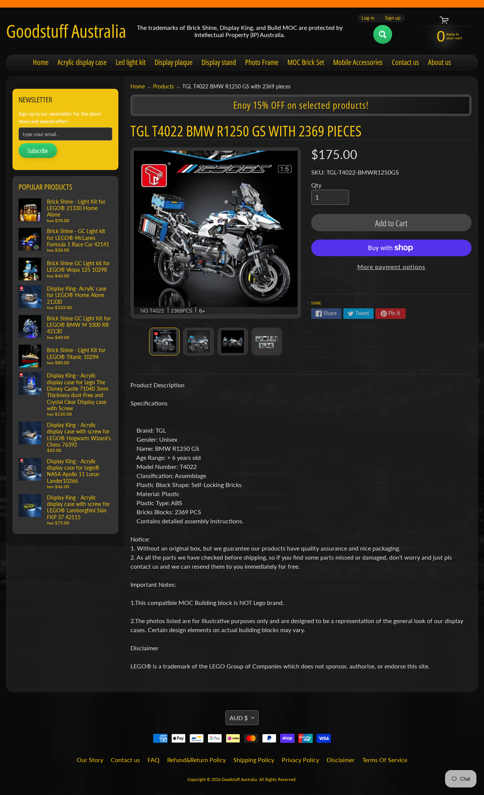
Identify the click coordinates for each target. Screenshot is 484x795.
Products (163, 87)
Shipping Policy (253, 759)
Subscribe (38, 151)
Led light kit (131, 62)
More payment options (391, 266)
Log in (367, 17)
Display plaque (173, 62)
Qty (316, 185)
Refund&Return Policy (196, 759)
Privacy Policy (300, 759)
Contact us (405, 62)
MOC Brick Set (305, 62)
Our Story (90, 759)
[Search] (382, 34)
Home (40, 62)
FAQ (153, 759)
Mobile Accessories (358, 62)
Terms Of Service (384, 759)
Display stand (219, 62)
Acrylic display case (82, 62)
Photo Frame (261, 62)
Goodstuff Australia (66, 31)
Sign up (392, 17)
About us (439, 62)
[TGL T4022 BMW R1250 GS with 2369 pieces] (164, 342)
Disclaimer (341, 759)
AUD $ (239, 717)
